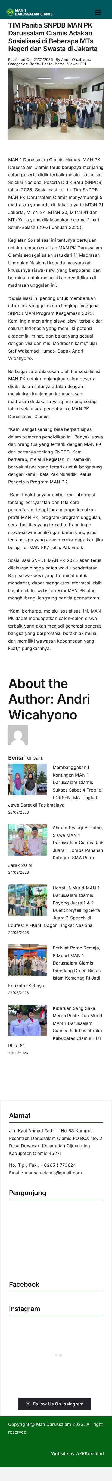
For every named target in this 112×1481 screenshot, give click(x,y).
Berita (35, 64)
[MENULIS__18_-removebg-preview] (30, 9)
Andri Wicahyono (76, 59)
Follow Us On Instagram (58, 1404)
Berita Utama (53, 64)
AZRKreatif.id (90, 1453)
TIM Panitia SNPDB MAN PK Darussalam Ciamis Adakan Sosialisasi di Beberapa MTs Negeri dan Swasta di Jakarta (53, 37)
